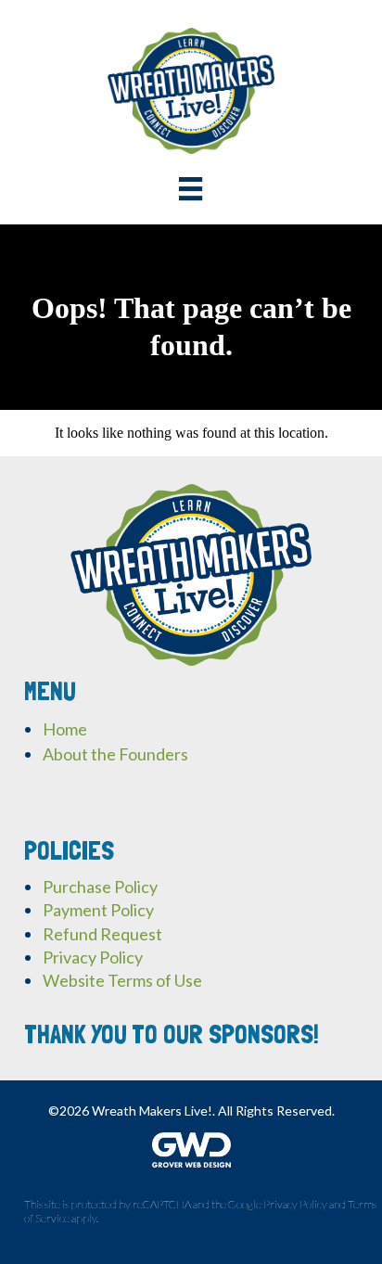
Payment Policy (98, 910)
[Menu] (190, 188)
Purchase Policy (100, 886)
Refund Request (102, 934)
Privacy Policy (93, 957)
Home (65, 729)
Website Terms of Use (122, 980)
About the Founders (115, 754)
